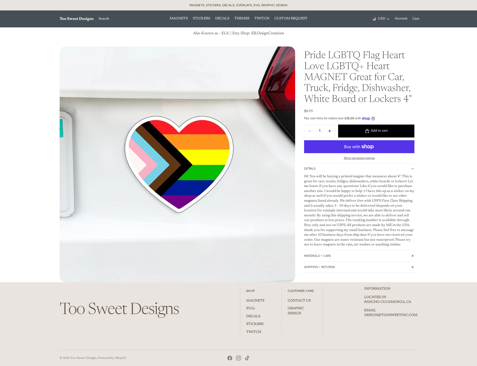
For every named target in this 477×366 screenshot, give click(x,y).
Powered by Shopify (112, 358)
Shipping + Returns (319, 267)
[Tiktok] (247, 358)
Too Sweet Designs (84, 358)
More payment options (359, 158)
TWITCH (253, 332)
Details (310, 169)
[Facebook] (230, 358)
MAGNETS (255, 301)
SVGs (250, 309)
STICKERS (255, 324)
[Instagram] (238, 358)
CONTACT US (299, 301)
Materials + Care (317, 256)
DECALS (253, 316)
